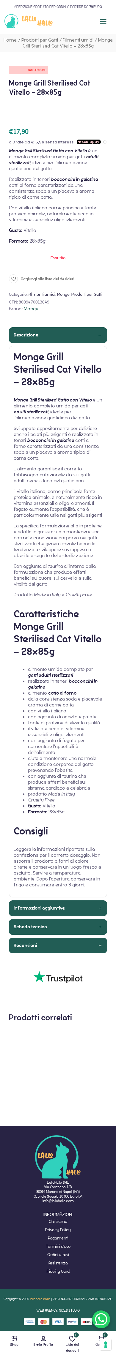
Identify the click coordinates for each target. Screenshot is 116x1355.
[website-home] (28, 22)
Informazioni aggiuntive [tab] (39, 908)
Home (10, 40)
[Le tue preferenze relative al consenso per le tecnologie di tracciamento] (105, 1344)
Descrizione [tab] (26, 335)
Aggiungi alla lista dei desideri (47, 279)
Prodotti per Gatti (39, 40)
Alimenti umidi (78, 40)
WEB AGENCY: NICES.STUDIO (58, 1310)
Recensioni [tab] (25, 945)
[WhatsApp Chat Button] (101, 1319)
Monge (63, 294)
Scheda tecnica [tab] (30, 927)
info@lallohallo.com (58, 1201)
